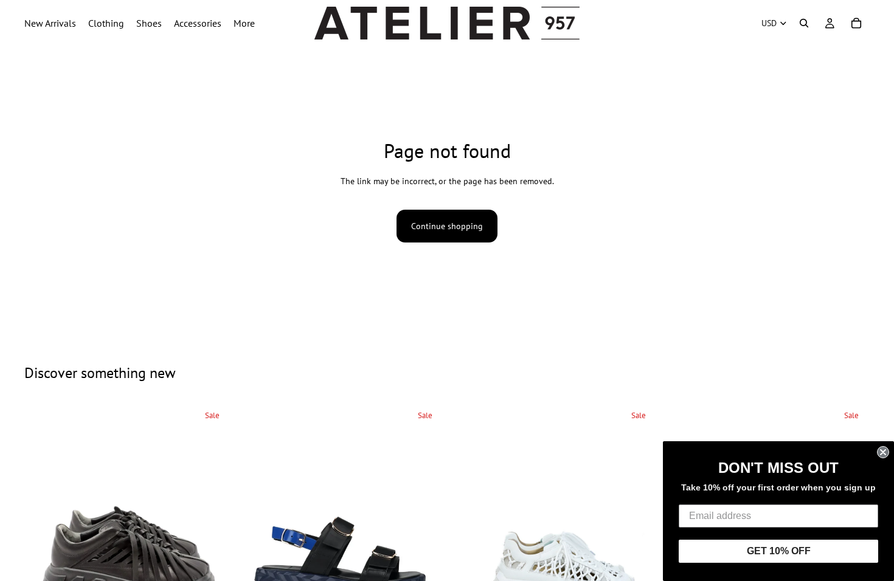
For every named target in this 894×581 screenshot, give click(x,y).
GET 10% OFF (779, 551)
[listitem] (244, 23)
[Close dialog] (883, 452)
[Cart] (856, 23)
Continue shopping (447, 226)
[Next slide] (212, 557)
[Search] (804, 23)
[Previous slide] (42, 557)
